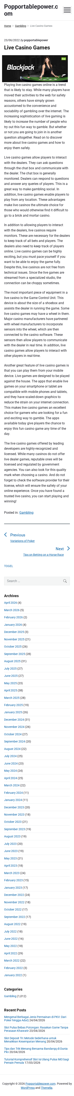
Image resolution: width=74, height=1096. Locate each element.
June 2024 (11, 763)
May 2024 (10, 770)
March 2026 (12, 610)
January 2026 (13, 624)
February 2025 (13, 705)
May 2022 (10, 946)
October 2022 (13, 909)
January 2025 (13, 712)
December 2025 (14, 632)
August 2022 (12, 924)
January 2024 (13, 800)
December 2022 (14, 894)
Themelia (46, 1087)
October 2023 (13, 821)
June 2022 (11, 938)
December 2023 (14, 807)
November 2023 (14, 814)
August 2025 (12, 661)
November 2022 (14, 902)
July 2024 (10, 756)
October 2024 (13, 734)
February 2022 (13, 968)
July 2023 (10, 843)
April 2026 (10, 602)
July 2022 (10, 931)
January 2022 (13, 975)
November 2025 (14, 639)
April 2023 (10, 865)
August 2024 (12, 749)
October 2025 (13, 646)
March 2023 (12, 873)
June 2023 (11, 851)
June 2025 (11, 675)
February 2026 (13, 617)
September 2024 (14, 741)
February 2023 (13, 880)
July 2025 (10, 668)
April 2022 (10, 953)
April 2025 (10, 690)
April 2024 (10, 778)
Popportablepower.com (40, 1083)
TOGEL (8, 566)
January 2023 (13, 887)
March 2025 (12, 697)
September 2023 (14, 829)
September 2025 (14, 654)
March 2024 (12, 785)
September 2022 (14, 917)
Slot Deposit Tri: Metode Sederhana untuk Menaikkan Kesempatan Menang (30, 1039)
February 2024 (13, 792)
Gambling (26, 513)
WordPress (28, 1087)
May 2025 (10, 683)
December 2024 (14, 719)
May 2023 (10, 858)
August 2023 (12, 836)
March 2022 (12, 960)
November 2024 (14, 726)
